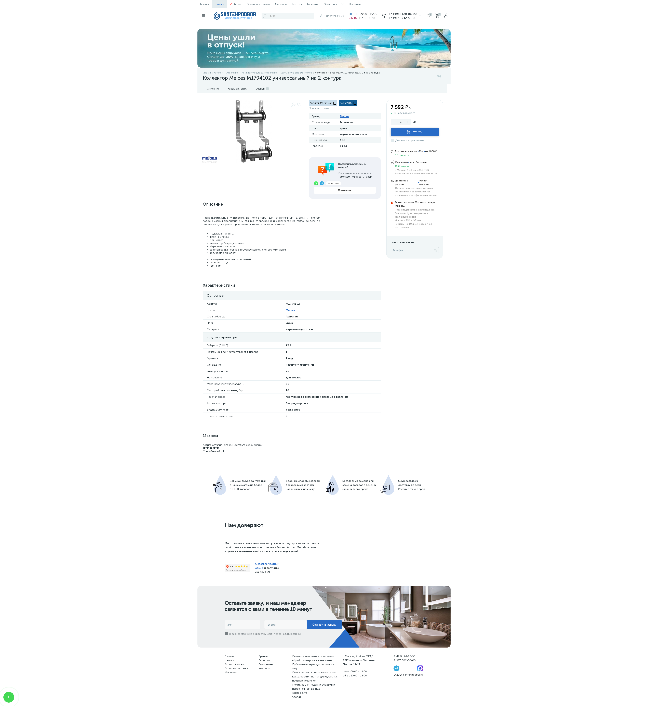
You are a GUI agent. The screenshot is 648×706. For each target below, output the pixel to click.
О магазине (331, 4)
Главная (204, 4)
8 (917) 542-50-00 (405, 660)
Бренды (297, 4)
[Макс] (420, 668)
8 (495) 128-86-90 (404, 656)
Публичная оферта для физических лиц (314, 666)
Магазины (281, 4)
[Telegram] (396, 668)
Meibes (344, 116)
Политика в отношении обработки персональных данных (313, 686)
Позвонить (345, 190)
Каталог (219, 4)
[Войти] (446, 16)
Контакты (355, 4)
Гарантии (312, 4)
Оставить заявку (324, 624)
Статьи (296, 696)
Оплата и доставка (258, 4)
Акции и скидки (234, 664)
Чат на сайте (333, 183)
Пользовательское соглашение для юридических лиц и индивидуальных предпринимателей (315, 676)
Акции (237, 4)
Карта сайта (299, 692)
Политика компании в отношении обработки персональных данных (313, 658)
